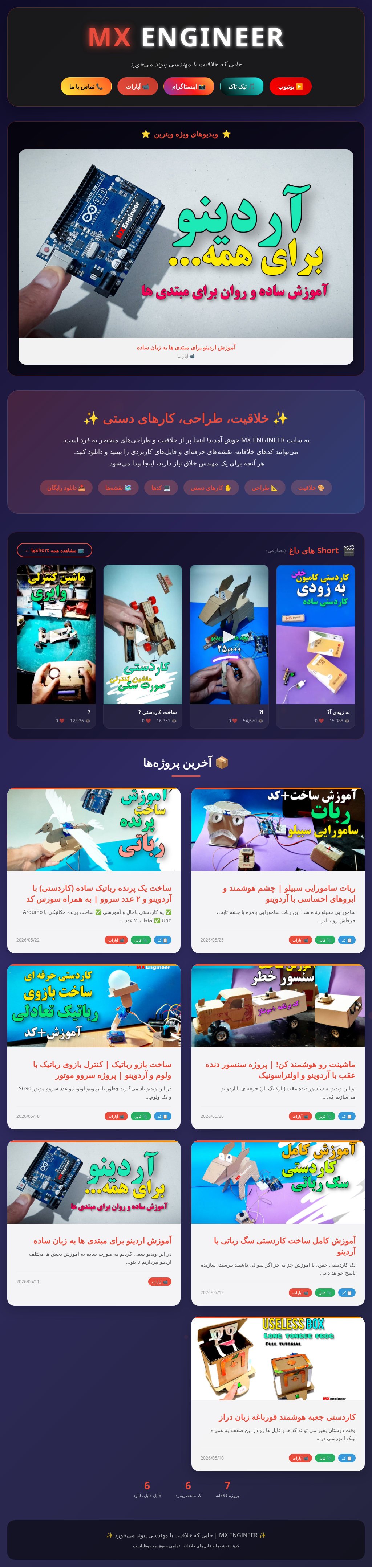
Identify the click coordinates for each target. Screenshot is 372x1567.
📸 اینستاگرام (189, 86)
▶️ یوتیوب (290, 86)
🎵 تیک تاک (242, 86)
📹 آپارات (137, 86)
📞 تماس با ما (86, 86)
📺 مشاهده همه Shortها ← (54, 550)
